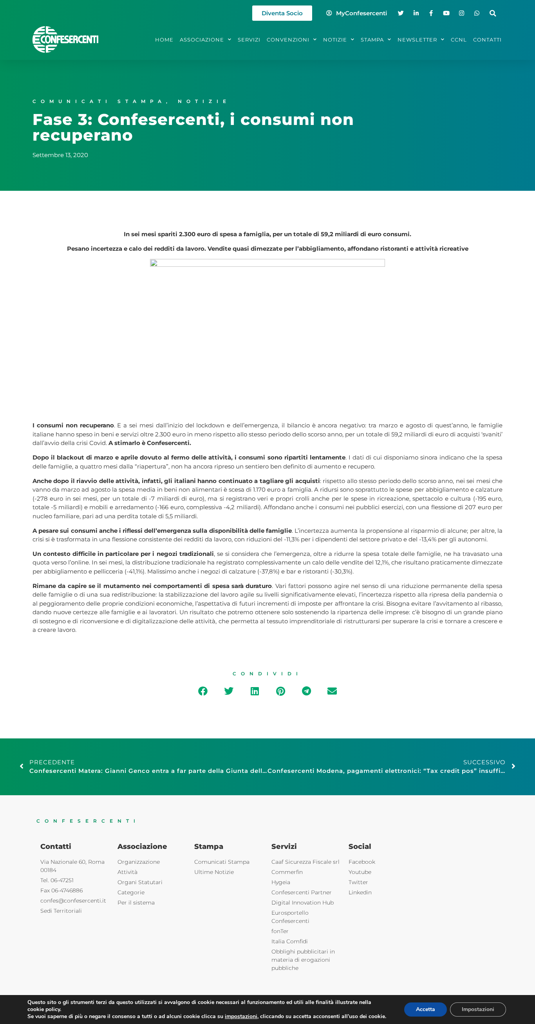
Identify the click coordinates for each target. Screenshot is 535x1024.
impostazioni (241, 1016)
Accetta (425, 1009)
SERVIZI (249, 39)
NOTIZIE (335, 39)
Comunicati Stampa (99, 101)
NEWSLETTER (417, 39)
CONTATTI (487, 39)
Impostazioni (478, 1009)
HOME (164, 39)
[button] (492, 13)
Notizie (204, 101)
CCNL (459, 39)
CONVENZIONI (288, 39)
